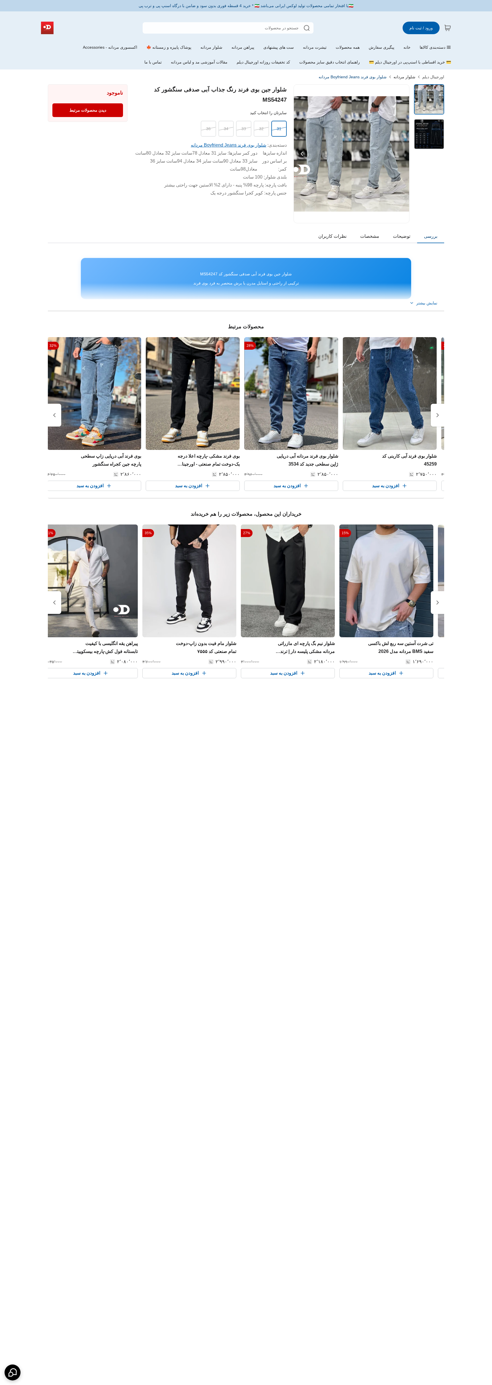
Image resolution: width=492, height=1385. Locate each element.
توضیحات (401, 236)
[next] (54, 415)
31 (279, 128)
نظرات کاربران (332, 236)
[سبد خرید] (447, 27)
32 (261, 128)
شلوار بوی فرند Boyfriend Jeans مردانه (353, 77)
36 (208, 128)
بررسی (430, 236)
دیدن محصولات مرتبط (87, 110)
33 (243, 128)
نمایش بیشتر (426, 303)
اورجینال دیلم (433, 77)
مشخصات (369, 236)
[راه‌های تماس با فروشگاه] (12, 1372)
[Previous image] (301, 153)
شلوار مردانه (404, 77)
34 (226, 128)
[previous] (437, 415)
